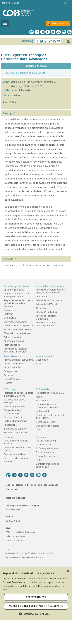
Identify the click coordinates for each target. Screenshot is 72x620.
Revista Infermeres (45, 456)
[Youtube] (58, 31)
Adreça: (7, 95)
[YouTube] (32, 474)
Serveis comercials (45, 422)
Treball (39, 396)
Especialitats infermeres (50, 286)
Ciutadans (10, 437)
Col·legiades (43, 389)
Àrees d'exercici (13, 356)
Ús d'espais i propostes (47, 426)
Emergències (10, 371)
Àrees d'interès (45, 356)
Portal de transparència (15, 421)
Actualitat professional (16, 286)
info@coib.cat (15, 497)
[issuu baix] (38, 474)
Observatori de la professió (17, 333)
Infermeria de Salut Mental (49, 300)
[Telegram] (31, 31)
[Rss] (69, 31)
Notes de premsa (44, 444)
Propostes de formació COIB (50, 393)
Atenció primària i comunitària (19, 360)
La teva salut (42, 411)
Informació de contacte (15, 428)
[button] (36, 614)
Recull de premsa (45, 452)
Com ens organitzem (14, 406)
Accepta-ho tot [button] (36, 597)
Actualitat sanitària (13, 337)
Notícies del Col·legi (46, 440)
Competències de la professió (19, 325)
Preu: (6, 102)
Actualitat (41, 437)
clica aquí (57, 264)
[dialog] (36, 593)
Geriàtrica (41, 308)
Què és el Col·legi (13, 417)
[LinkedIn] (37, 31)
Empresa (8, 375)
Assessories (42, 400)
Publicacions (10, 425)
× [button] (67, 571)
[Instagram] (14, 474)
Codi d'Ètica (10, 318)
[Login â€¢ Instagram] (42, 31)
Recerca (8, 383)
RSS (38, 460)
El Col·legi (10, 389)
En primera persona (14, 289)
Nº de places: (10, 90)
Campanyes (10, 310)
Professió (8, 314)
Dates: (6, 81)
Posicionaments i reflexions (17, 329)
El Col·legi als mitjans (47, 448)
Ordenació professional (15, 321)
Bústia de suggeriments (15, 432)
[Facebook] (47, 31)
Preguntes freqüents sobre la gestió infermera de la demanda (18, 303)
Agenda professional (14, 341)
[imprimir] (68, 41)
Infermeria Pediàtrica (46, 312)
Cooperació (42, 360)
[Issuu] (63, 31)
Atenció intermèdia (13, 367)
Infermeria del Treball (46, 304)
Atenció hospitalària (14, 363)
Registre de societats (14, 454)
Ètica (38, 363)
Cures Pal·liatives (12, 379)
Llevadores (41, 296)
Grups (39, 429)
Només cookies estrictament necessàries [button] (36, 605)
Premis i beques (12, 345)
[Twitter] (53, 31)
